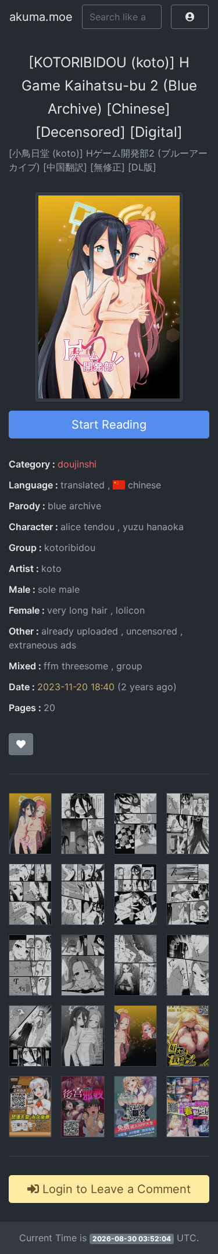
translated (82, 485)
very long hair (77, 610)
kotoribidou (69, 547)
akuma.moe (41, 17)
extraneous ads (42, 645)
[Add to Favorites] (21, 744)
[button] (190, 17)
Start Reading (109, 425)
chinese (143, 485)
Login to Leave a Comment (115, 1189)
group (129, 666)
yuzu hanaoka (153, 526)
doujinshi (77, 464)
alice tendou (87, 526)
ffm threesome (76, 666)
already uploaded (79, 631)
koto (51, 568)
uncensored (151, 631)
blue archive (74, 506)
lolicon (130, 610)
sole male (59, 589)
